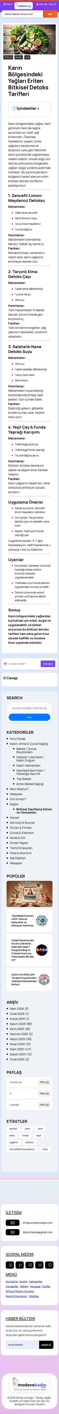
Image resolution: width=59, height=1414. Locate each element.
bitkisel (30, 1142)
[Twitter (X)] (20, 1265)
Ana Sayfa (12, 1281)
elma (12, 1135)
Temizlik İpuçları (21, 848)
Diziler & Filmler (21, 827)
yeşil (38, 1135)
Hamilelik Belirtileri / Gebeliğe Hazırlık (30, 772)
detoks (13, 1128)
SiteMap (34, 1296)
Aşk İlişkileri (18, 858)
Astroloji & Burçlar (22, 822)
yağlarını (13, 1142)
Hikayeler (16, 794)
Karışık (14, 817)
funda (25, 1135)
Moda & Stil (18, 837)
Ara (29, 717)
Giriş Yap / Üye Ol (47, 4)
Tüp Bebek (23, 778)
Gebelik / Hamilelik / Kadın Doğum (30, 758)
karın (27, 1128)
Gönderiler (12, 1286)
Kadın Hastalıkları (28, 765)
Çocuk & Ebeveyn (22, 832)
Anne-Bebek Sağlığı (30, 783)
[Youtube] (39, 1265)
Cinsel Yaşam (19, 842)
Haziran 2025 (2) (21, 1034)
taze (40, 1128)
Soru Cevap (18, 738)
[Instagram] (29, 1265)
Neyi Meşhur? (19, 789)
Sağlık (14, 804)
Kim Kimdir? (18, 799)
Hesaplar (16, 863)
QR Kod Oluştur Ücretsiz (20, 1291)
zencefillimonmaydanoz (22, 1149)
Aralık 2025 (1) (20, 1018)
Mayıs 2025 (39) (21, 1039)
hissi (45, 1149)
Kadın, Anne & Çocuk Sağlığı (29, 743)
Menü (9, 4)
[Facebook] (10, 1265)
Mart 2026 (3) (19, 1008)
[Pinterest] (49, 1265)
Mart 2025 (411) (20, 1049)
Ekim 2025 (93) (20, 1028)
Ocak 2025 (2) (19, 1059)
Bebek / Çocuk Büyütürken (26, 750)
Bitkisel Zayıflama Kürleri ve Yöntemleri (34, 811)
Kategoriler (35, 1281)
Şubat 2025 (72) (21, 1054)
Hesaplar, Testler (40, 1286)
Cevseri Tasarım (35, 1404)
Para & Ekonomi (21, 853)
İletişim (24, 1286)
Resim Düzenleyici (16, 1296)
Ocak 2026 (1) (19, 1013)
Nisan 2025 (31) (20, 1044)
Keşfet (23, 1281)
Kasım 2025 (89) (21, 1023)
